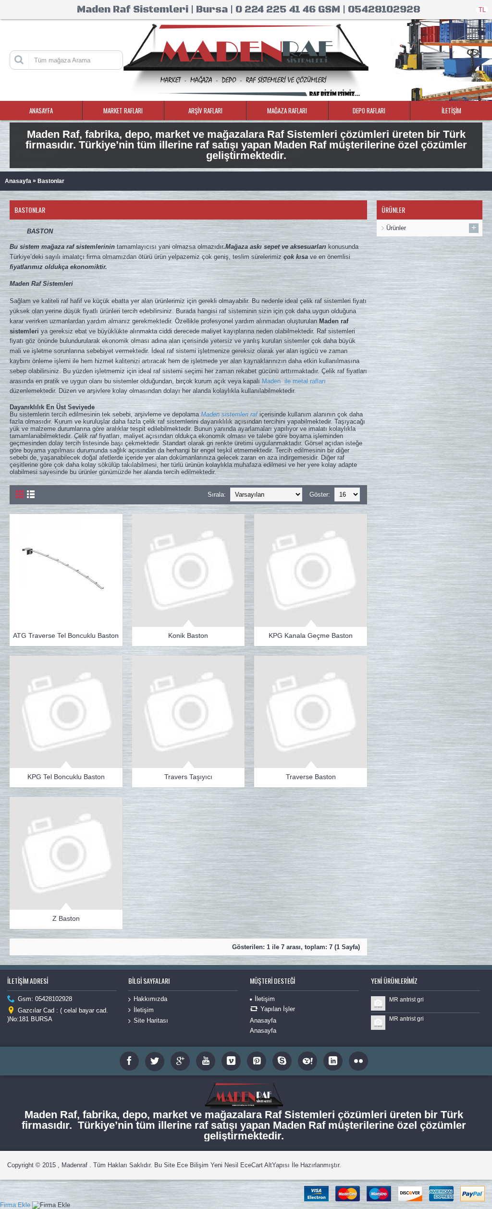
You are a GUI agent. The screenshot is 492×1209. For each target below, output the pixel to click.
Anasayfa (18, 181)
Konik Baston (188, 635)
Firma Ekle (15, 1205)
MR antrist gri (406, 999)
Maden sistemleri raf (229, 414)
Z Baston (66, 918)
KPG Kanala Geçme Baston (311, 635)
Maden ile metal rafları (294, 381)
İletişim (144, 1010)
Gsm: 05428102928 (45, 999)
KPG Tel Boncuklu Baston (66, 777)
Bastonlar (50, 181)
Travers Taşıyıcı (188, 777)
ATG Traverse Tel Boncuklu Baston (66, 635)
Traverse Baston (311, 777)
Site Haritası (151, 1020)
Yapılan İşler (277, 1009)
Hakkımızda (150, 998)
